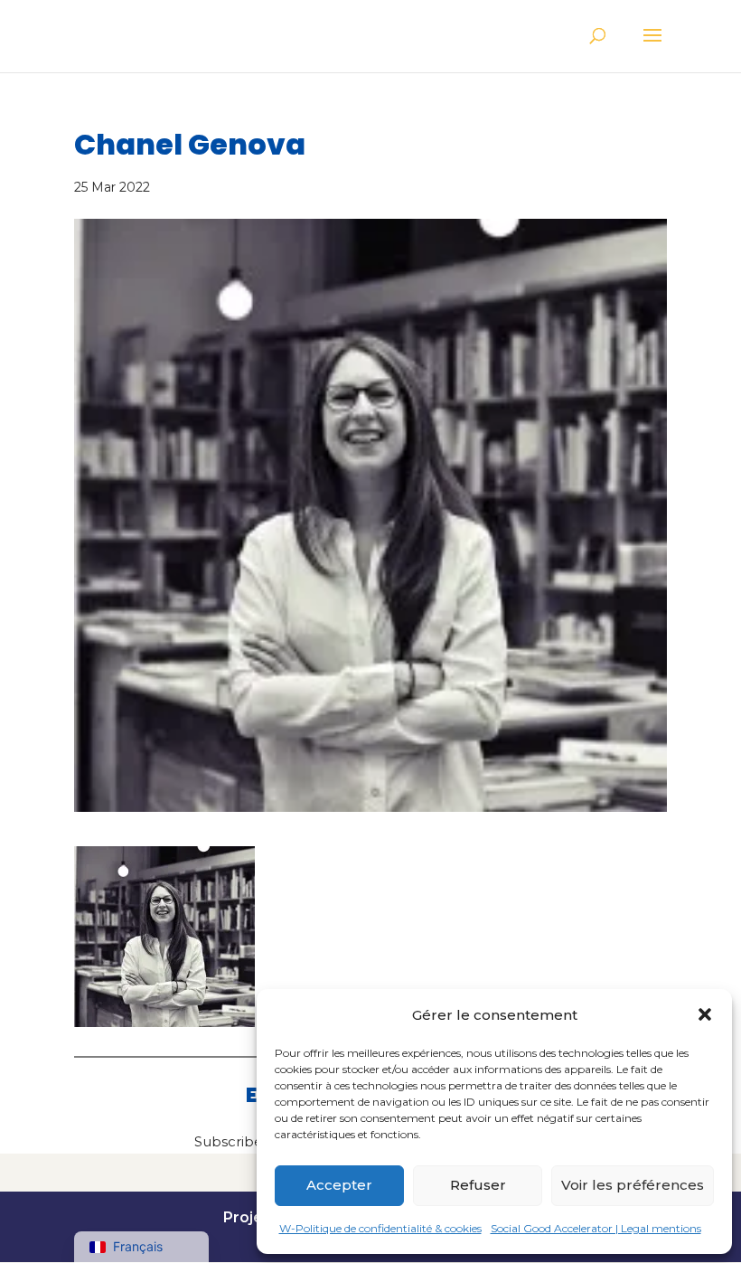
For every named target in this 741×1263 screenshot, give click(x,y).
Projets (250, 1217)
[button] (705, 1014)
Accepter (339, 1184)
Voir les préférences (632, 1184)
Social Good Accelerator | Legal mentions (596, 1228)
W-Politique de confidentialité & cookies (380, 1228)
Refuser (478, 1184)
